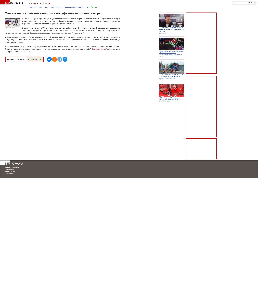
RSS (12, 173)
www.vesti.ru (12, 27)
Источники (49, 7)
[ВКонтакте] (49, 59)
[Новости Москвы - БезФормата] (12, 2)
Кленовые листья (99, 49)
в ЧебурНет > (93, 7)
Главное (32, 7)
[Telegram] (59, 59)
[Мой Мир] (65, 59)
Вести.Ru (21, 59)
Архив (40, 7)
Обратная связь (10, 169)
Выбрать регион (10, 171)
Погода (59, 7)
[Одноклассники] (54, 59)
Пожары (81, 7)
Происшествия (70, 7)
